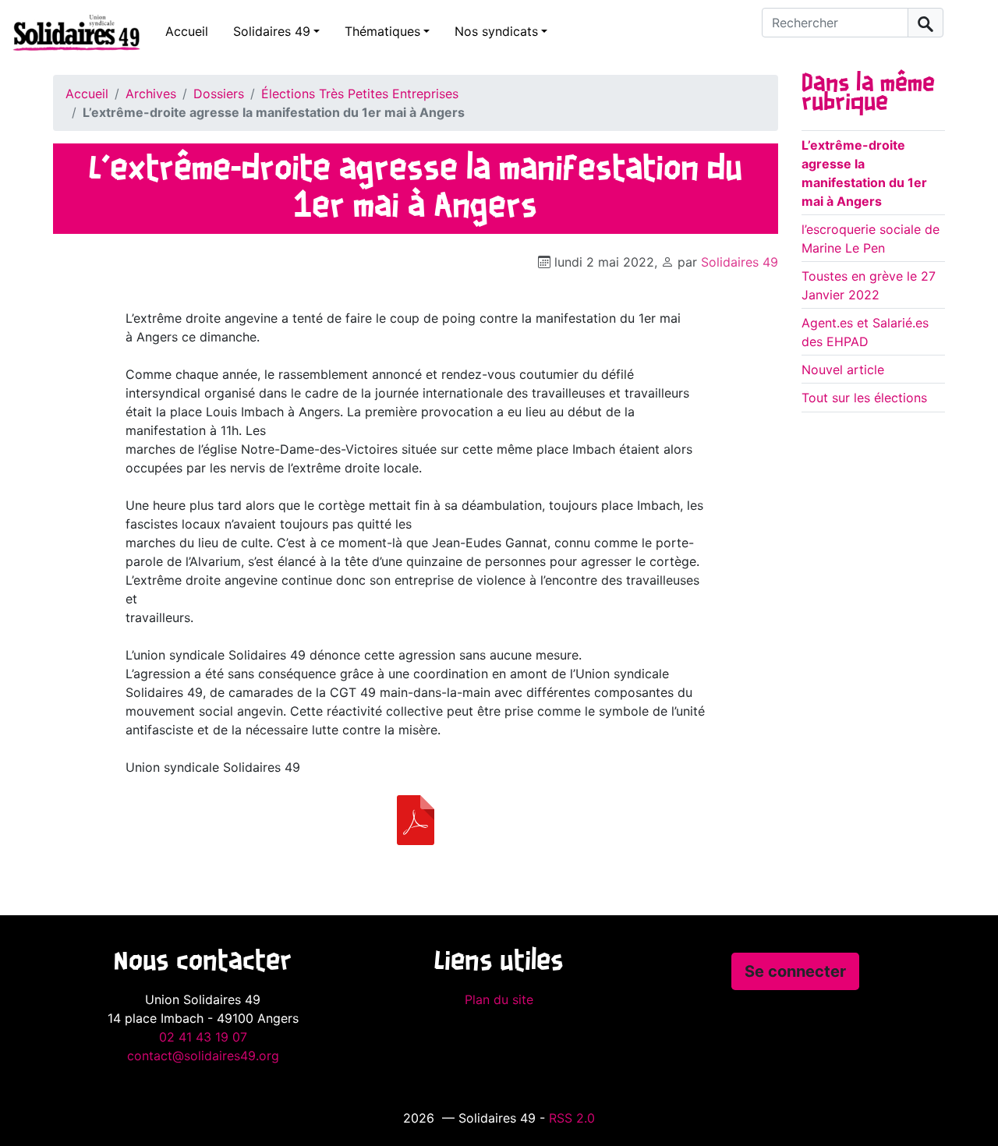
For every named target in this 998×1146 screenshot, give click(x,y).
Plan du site (499, 999)
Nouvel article (843, 369)
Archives (151, 93)
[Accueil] (70, 32)
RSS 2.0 (572, 1118)
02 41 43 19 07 (203, 1037)
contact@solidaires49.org (203, 1055)
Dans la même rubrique (868, 93)
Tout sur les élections (864, 397)
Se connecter (795, 971)
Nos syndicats (496, 31)
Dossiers (218, 93)
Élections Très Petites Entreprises (359, 93)
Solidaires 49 (271, 31)
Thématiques (382, 31)
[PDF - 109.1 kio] (416, 820)
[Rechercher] (925, 22)
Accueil (186, 31)
